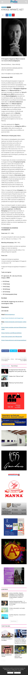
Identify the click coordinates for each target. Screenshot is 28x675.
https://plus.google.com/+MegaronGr (11, 336)
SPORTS (16, 653)
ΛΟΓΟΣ (3, 379)
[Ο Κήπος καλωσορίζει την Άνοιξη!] (4, 610)
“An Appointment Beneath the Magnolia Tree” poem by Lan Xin (17, 370)
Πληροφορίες (17, 672)
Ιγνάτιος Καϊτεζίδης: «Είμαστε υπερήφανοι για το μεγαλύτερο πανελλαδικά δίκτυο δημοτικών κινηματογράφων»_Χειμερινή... (16, 595)
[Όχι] (26, 670)
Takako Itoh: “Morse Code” (16, 376)
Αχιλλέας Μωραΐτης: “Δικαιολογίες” (17, 614)
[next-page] (4, 389)
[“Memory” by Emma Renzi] (4, 384)
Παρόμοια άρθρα (5, 365)
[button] (2, 2)
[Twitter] (10, 15)
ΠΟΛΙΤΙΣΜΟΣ (4, 7)
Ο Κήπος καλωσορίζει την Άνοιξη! (17, 608)
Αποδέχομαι (10, 672)
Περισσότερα (14, 365)
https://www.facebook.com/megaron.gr (12, 318)
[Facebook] (7, 15)
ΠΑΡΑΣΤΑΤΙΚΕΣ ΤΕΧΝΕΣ (6, 636)
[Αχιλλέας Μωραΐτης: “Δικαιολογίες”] (4, 616)
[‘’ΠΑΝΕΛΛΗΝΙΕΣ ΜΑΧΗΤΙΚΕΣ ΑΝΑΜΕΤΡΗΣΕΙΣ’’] (21, 649)
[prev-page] (2, 389)
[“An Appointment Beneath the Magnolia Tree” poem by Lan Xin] (4, 371)
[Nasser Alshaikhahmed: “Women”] (7, 649)
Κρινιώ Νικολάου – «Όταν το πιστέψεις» (7, 359)
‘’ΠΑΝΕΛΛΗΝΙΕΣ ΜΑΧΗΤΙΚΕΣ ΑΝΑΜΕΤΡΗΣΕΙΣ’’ (18, 656)
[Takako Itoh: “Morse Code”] (4, 377)
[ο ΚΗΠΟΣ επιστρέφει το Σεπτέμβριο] (7, 633)
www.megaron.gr (10, 314)
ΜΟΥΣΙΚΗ (8, 7)
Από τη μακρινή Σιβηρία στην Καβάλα (21, 359)
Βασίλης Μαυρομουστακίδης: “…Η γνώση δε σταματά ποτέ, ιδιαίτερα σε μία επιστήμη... (18, 603)
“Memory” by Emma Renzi (16, 383)
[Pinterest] (13, 15)
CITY (15, 636)
